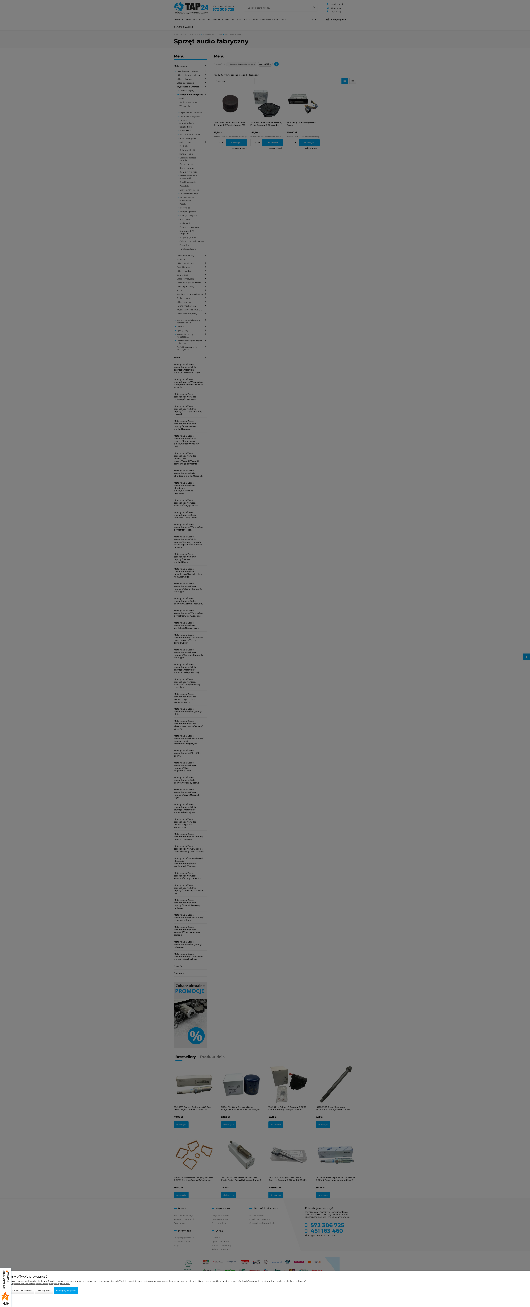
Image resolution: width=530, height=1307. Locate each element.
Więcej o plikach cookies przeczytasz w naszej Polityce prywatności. (37, 1283)
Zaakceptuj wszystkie (65, 1290)
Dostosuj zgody (44, 1290)
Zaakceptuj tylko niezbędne (19, 1290)
